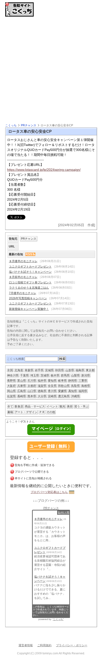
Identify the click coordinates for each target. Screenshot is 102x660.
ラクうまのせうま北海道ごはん (29, 287)
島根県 (85, 385)
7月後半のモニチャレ (22, 293)
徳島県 (42, 391)
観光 (62, 406)
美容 (70, 406)
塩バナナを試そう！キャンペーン (30, 271)
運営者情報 (26, 645)
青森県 (29, 370)
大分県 (42, 396)
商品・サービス (35, 406)
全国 (10, 370)
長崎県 (21, 396)
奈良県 (52, 385)
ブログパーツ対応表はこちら (49, 492)
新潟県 (85, 375)
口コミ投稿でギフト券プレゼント (30, 282)
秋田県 (59, 370)
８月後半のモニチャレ (23, 261)
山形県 (69, 370)
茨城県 (45, 375)
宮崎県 (52, 396)
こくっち (11, 125)
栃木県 (55, 375)
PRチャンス (28, 125)
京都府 (32, 385)
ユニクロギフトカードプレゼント (30, 266)
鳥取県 (75, 385)
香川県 (52, 391)
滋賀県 (42, 385)
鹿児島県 (64, 396)
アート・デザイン (26, 412)
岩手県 (39, 370)
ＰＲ (42, 412)
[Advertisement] (51, 70)
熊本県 (32, 396)
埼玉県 (34, 375)
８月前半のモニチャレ (23, 277)
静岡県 (72, 380)
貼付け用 (63, 512)
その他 (50, 412)
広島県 (21, 391)
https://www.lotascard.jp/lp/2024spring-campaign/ (44, 170)
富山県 (21, 380)
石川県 (32, 380)
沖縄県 (75, 396)
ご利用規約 (44, 645)
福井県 (42, 380)
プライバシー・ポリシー (71, 645)
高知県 (72, 391)
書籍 (10, 412)
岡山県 (11, 391)
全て (10, 406)
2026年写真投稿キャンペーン (28, 298)
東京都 (90, 370)
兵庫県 (21, 385)
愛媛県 (62, 391)
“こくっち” (58, 619)
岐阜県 (62, 380)
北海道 (18, 370)
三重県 (83, 380)
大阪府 (11, 385)
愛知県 (52, 380)
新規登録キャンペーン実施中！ (29, 309)
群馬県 (65, 375)
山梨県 (75, 375)
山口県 (32, 391)
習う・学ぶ (81, 406)
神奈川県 (13, 375)
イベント (52, 406)
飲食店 (19, 406)
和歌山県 (64, 385)
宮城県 (49, 370)
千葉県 (24, 375)
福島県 (80, 370)
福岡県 (83, 391)
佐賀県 (11, 396)
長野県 (11, 380)
